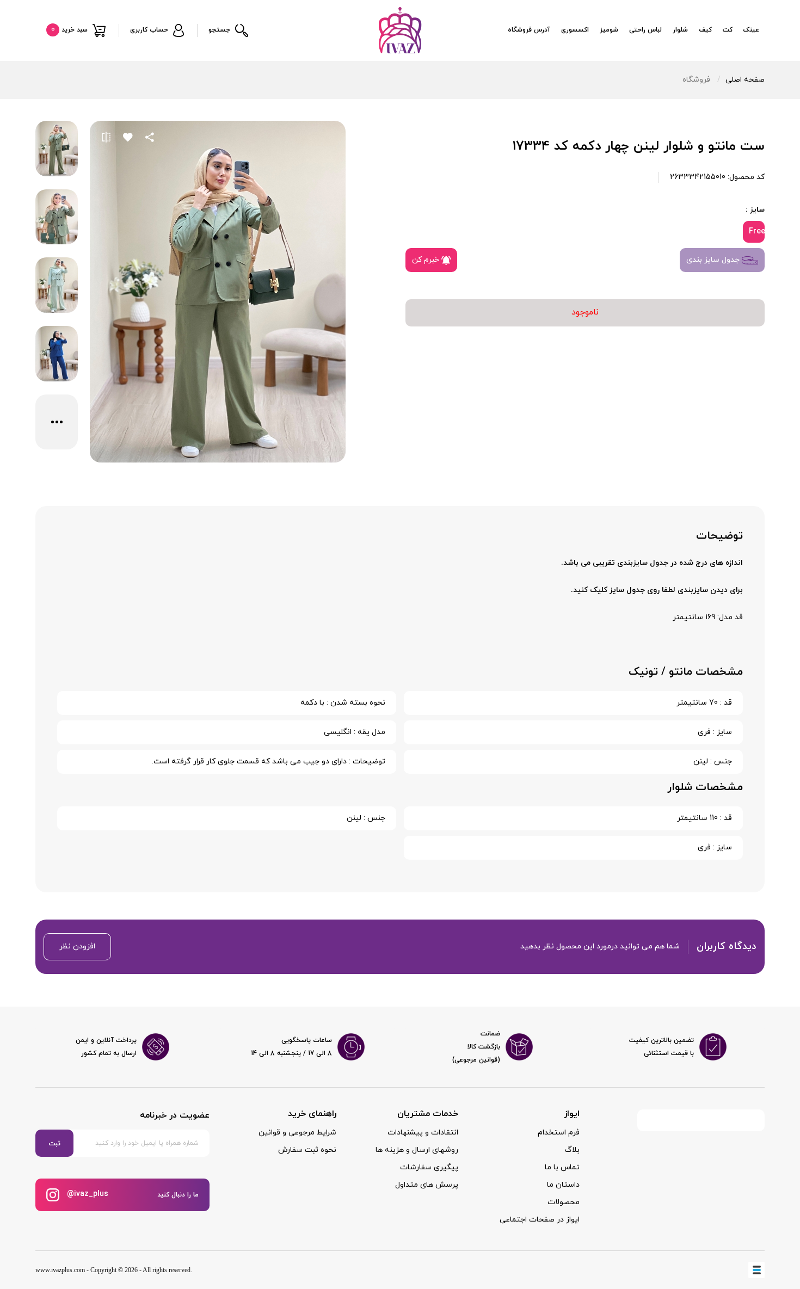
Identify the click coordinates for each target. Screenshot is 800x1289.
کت (728, 30)
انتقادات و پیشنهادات (422, 1132)
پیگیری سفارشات (429, 1167)
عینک (751, 30)
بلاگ (572, 1150)
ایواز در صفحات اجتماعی (540, 1219)
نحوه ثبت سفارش (307, 1150)
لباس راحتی (645, 30)
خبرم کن (426, 260)
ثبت (54, 1143)
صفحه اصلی (745, 80)
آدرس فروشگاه (529, 30)
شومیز (609, 30)
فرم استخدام (559, 1132)
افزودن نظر (77, 946)
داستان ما (563, 1185)
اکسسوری (575, 30)
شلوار (680, 30)
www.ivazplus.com (60, 1270)
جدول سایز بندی (714, 260)
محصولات (563, 1202)
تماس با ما (562, 1167)
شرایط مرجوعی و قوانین (297, 1132)
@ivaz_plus (86, 1194)
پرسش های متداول (426, 1185)
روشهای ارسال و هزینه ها (417, 1150)
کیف (705, 30)
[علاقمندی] (128, 137)
